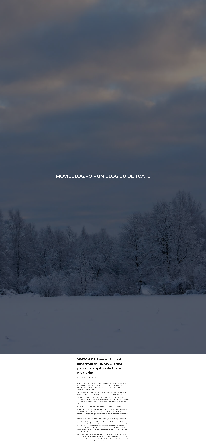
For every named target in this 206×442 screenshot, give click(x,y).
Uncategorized (92, 377)
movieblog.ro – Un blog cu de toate (103, 176)
